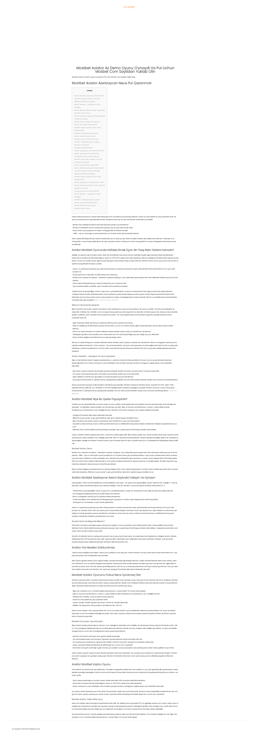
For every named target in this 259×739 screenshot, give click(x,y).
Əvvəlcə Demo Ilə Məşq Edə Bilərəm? (87, 122)
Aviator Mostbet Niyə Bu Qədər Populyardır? (89, 110)
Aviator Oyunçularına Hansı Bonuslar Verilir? (89, 151)
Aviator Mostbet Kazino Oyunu (85, 136)
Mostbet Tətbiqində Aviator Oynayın (86, 142)
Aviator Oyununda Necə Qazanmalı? (86, 153)
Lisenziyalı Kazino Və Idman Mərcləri (86, 156)
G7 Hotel (22, 729)
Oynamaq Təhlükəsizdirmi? (83, 148)
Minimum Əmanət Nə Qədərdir (84, 101)
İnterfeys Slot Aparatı (81, 145)
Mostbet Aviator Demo (82, 113)
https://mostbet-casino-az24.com (106, 300)
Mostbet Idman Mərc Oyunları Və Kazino (88, 159)
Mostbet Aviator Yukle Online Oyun (86, 139)
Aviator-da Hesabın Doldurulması (85, 125)
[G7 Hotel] (129, 7)
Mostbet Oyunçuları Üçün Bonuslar (86, 133)
